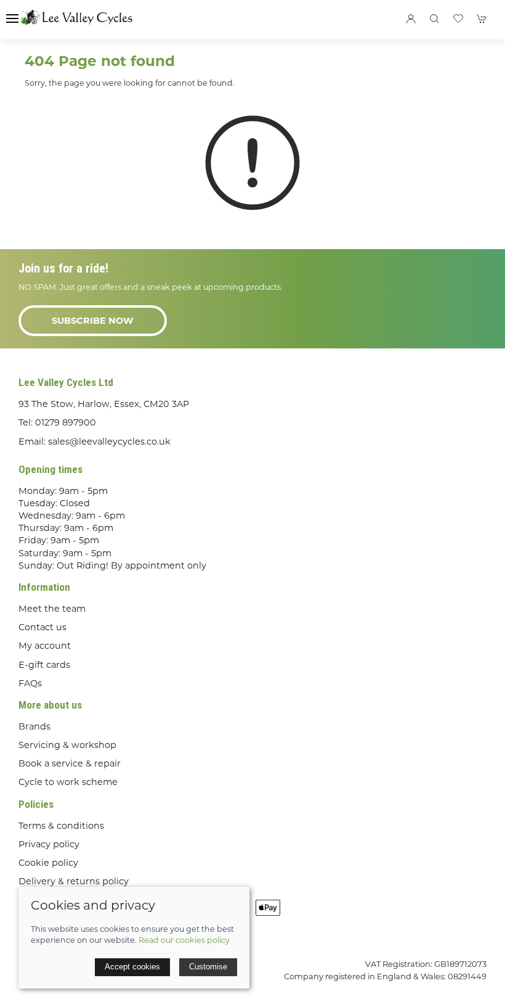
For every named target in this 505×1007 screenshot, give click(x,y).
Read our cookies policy (184, 940)
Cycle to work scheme (68, 781)
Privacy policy (48, 844)
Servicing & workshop (67, 744)
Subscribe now (93, 320)
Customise (208, 966)
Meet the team (52, 608)
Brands (34, 726)
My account (44, 645)
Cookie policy (48, 862)
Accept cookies (132, 966)
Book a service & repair (69, 763)
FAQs (30, 683)
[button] (12, 18)
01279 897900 (65, 422)
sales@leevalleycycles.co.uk (109, 441)
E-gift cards (44, 664)
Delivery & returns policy (73, 881)
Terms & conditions (61, 825)
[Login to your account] (411, 18)
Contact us (42, 627)
